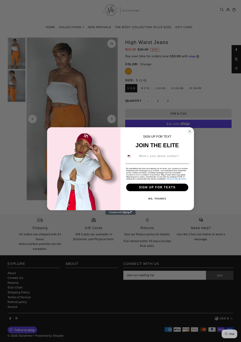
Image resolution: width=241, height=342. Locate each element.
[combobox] (131, 156)
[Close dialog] (190, 131)
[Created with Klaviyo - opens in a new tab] (120, 212)
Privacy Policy (172, 179)
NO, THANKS (157, 198)
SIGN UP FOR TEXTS (157, 187)
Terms (183, 179)
